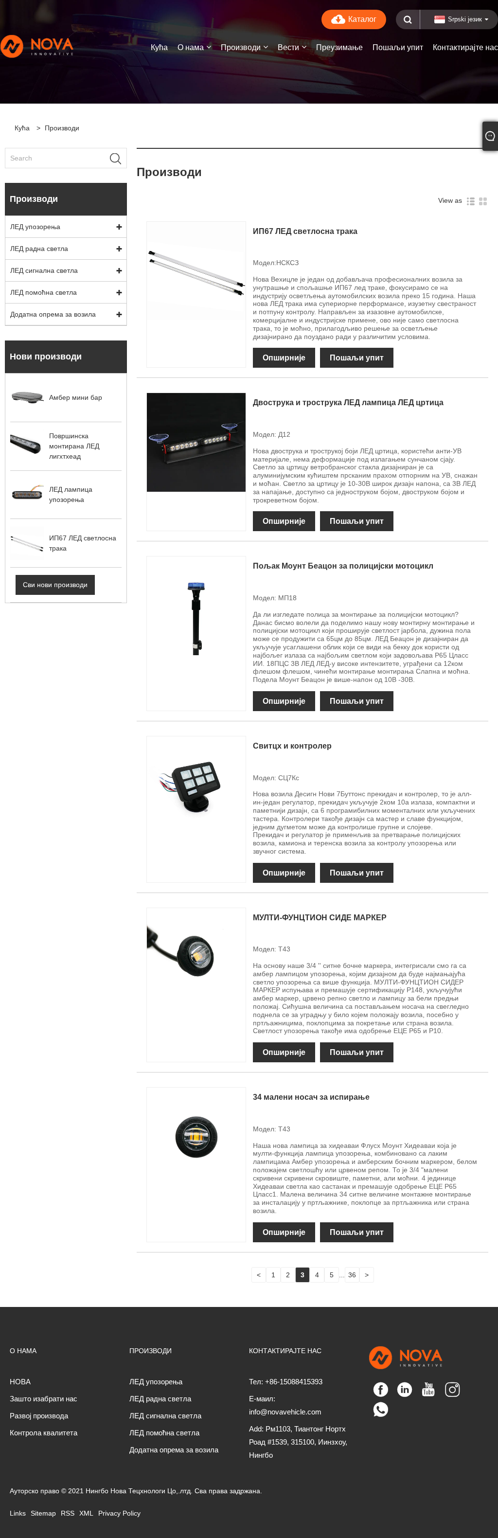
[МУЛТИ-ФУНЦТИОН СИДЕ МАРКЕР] (196, 957)
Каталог (362, 19)
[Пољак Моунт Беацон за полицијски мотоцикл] (196, 605)
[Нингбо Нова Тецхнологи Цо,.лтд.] (50, 45)
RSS (67, 1513)
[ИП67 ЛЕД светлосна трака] (196, 270)
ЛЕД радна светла (39, 248)
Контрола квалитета (43, 1433)
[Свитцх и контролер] (196, 785)
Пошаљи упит (357, 358)
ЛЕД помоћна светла (43, 292)
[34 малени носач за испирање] (196, 1136)
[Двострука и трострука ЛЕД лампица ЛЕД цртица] (196, 442)
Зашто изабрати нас (43, 1399)
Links (18, 1513)
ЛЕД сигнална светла (44, 270)
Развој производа (39, 1416)
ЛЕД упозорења (35, 227)
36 (352, 1275)
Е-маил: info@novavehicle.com (285, 1405)
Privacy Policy (119, 1513)
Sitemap (43, 1513)
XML (86, 1513)
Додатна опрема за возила (53, 314)
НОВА (20, 1381)
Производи (62, 128)
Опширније (284, 358)
